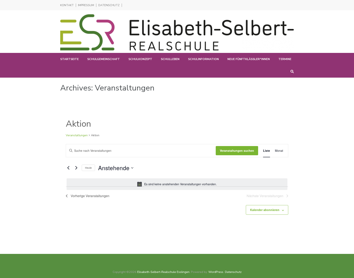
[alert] (177, 184)
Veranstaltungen (77, 135)
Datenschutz (109, 5)
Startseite (69, 59)
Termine (284, 59)
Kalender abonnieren (264, 210)
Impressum (86, 5)
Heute (88, 167)
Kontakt (67, 5)
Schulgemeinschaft (103, 59)
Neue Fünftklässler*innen (248, 59)
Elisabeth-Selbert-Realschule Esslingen (163, 272)
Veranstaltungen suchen (237, 150)
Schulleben (170, 59)
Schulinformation (203, 59)
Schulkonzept (140, 59)
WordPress (215, 272)
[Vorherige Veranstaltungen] (68, 167)
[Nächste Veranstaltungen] (76, 167)
